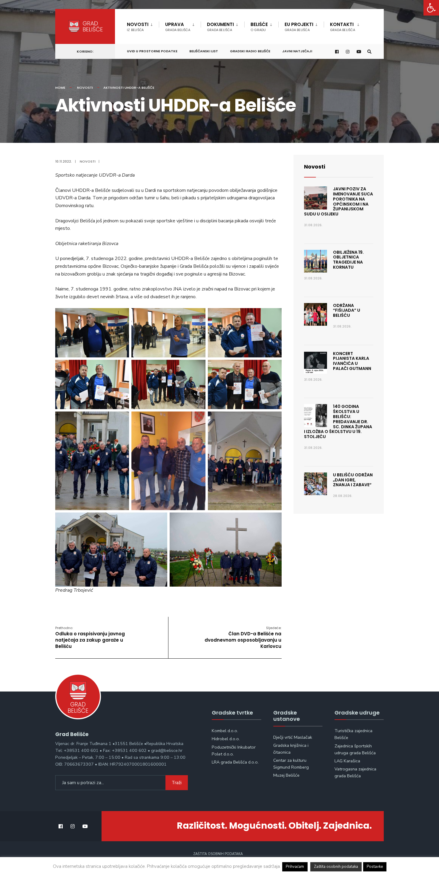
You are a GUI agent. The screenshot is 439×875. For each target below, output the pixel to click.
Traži (177, 783)
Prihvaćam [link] (295, 866)
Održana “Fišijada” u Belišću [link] (346, 310)
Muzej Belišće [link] (286, 775)
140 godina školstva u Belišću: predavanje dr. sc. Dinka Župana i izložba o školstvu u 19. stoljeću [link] (338, 421)
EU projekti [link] (299, 26)
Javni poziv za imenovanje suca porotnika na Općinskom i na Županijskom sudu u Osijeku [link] (338, 201)
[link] (431, 8)
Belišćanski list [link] (203, 51)
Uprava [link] (177, 26)
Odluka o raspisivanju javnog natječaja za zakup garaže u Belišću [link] (90, 637)
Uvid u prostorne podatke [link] (152, 51)
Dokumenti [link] (220, 26)
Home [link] (60, 87)
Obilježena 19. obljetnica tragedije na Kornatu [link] (348, 259)
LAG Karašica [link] (347, 761)
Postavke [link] (375, 866)
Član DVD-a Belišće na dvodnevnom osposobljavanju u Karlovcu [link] (243, 637)
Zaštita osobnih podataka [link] (218, 854)
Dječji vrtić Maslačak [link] (292, 737)
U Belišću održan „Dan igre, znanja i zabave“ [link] (353, 480)
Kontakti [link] (342, 26)
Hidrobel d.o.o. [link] (226, 739)
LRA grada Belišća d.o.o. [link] (235, 762)
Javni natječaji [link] (297, 51)
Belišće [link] (259, 26)
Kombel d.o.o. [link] (225, 731)
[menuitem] (143, 25)
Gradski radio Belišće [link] (250, 51)
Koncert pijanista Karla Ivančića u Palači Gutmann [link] (352, 361)
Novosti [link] (137, 26)
